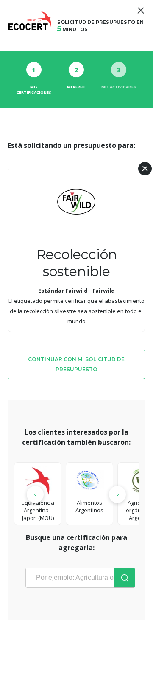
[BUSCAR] (124, 578)
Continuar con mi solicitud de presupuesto (76, 364)
